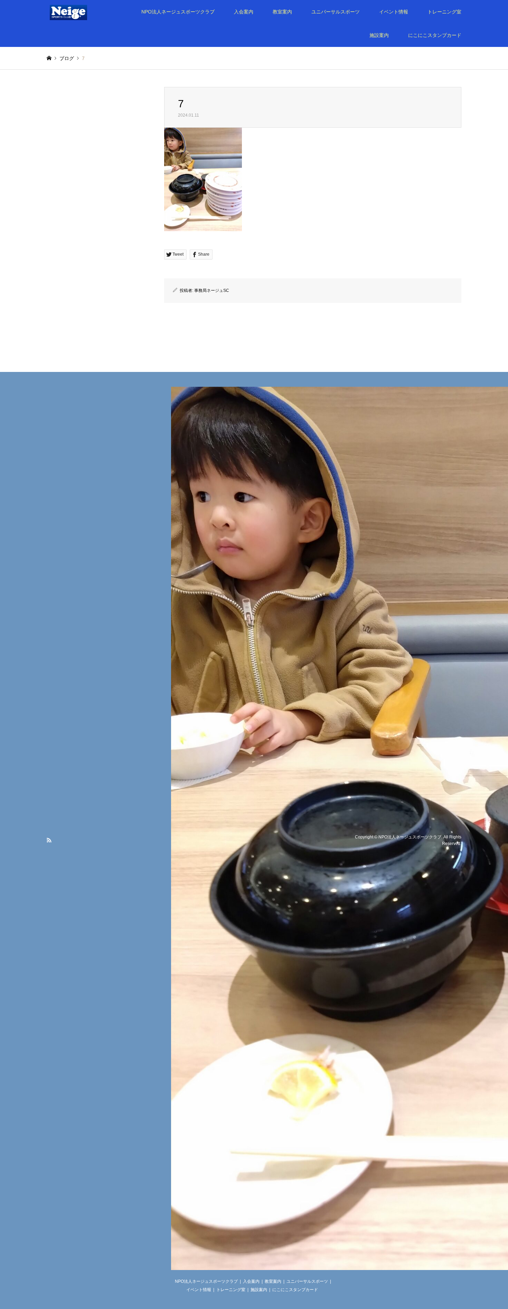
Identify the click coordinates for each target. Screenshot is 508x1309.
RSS (49, 840)
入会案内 (243, 11)
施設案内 (379, 35)
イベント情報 (393, 11)
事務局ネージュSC (211, 290)
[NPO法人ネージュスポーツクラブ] (78, 11)
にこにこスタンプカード (434, 35)
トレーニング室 (444, 11)
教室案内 (282, 11)
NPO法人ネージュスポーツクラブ (178, 11)
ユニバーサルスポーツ (335, 11)
